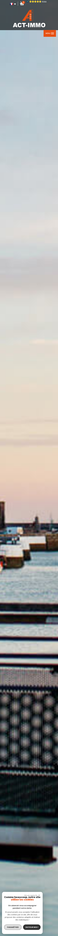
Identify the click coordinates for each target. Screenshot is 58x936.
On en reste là (30, 895)
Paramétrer (13, 927)
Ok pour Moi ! (31, 927)
